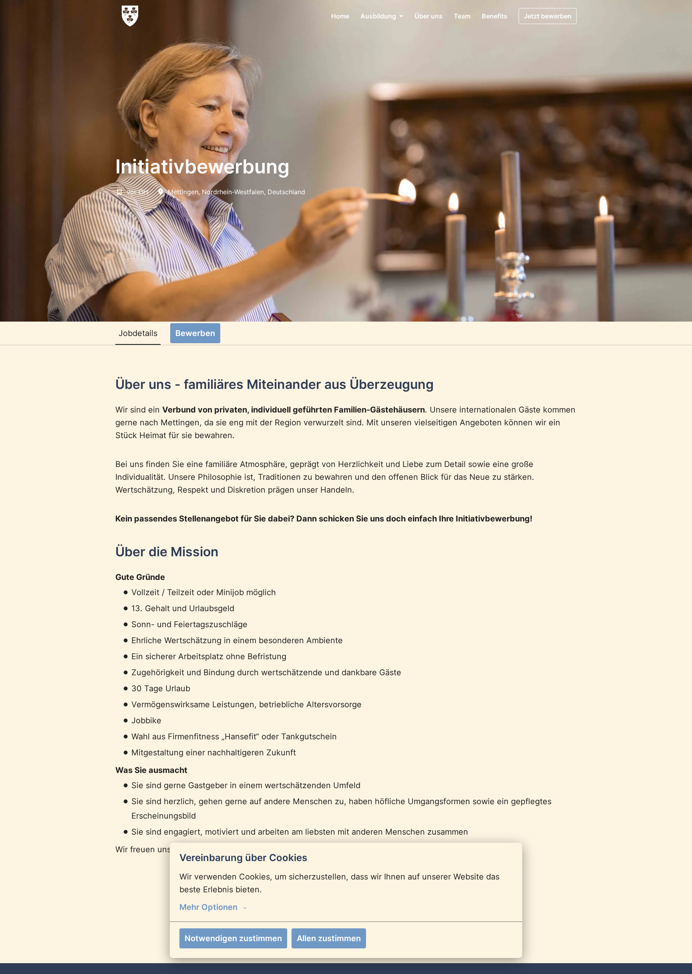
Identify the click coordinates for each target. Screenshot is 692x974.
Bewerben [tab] (195, 333)
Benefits (494, 16)
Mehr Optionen (208, 907)
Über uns (428, 16)
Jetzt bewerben (547, 16)
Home (340, 16)
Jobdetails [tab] (138, 333)
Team (462, 16)
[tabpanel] (346, 654)
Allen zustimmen (329, 938)
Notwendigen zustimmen (233, 938)
